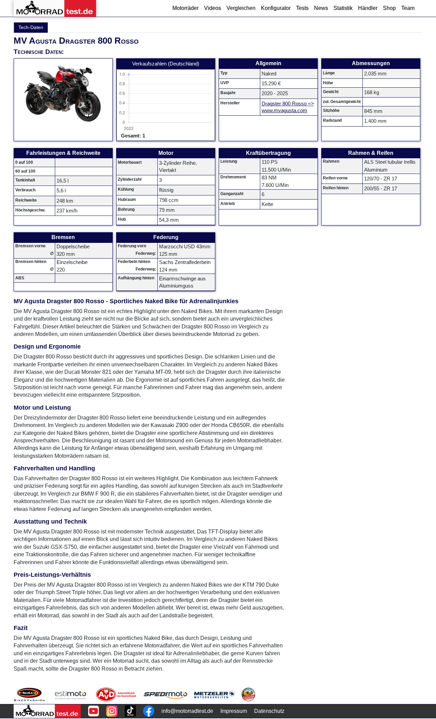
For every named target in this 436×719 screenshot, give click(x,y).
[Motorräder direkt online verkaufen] (71, 694)
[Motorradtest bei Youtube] (93, 711)
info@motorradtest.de (187, 711)
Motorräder (185, 8)
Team (408, 8)
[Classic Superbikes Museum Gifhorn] (248, 694)
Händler (367, 8)
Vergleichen (241, 8)
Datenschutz (269, 711)
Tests (302, 8)
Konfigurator (276, 8)
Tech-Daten (30, 27)
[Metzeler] (214, 694)
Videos (212, 8)
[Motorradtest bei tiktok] (130, 711)
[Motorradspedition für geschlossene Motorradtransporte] (165, 694)
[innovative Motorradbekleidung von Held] (29, 694)
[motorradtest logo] (47, 711)
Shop (389, 8)
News (321, 8)
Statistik (343, 8)
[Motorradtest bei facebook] (148, 711)
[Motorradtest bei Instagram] (112, 711)
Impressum (233, 711)
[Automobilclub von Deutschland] (116, 694)
